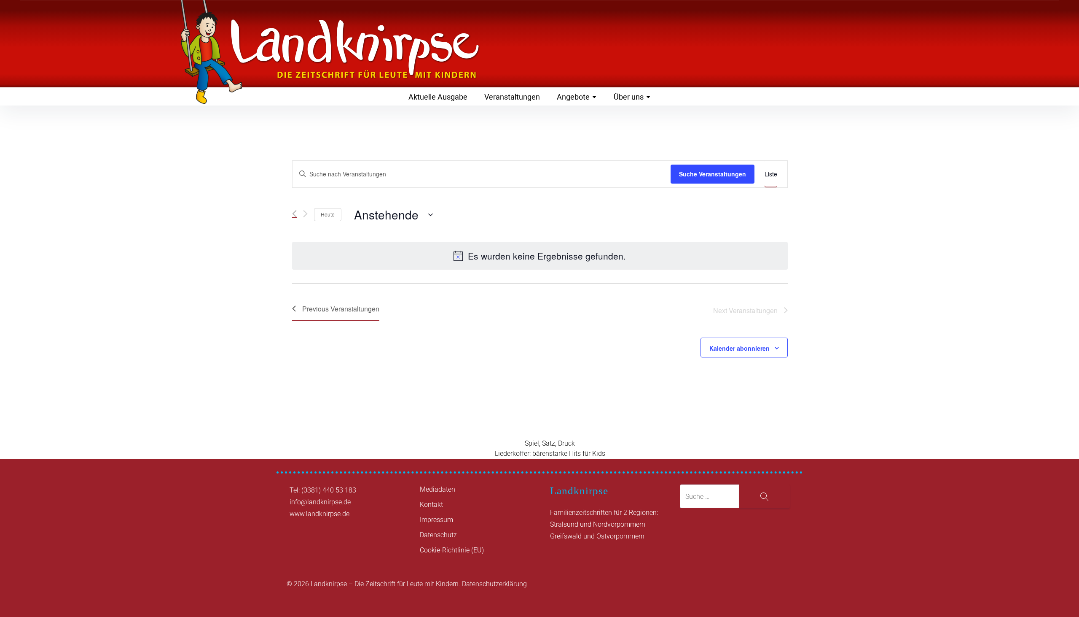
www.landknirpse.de (319, 514)
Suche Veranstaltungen (712, 174)
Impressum (436, 520)
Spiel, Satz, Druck (550, 443)
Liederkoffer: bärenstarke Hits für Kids (550, 453)
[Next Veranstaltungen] (305, 213)
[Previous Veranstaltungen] (294, 214)
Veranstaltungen (512, 96)
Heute (328, 214)
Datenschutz (438, 535)
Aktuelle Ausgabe (437, 96)
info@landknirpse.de (320, 502)
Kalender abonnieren (739, 348)
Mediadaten (437, 489)
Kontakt (431, 505)
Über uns (629, 96)
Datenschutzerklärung (494, 584)
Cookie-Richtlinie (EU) (452, 550)
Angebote (573, 96)
